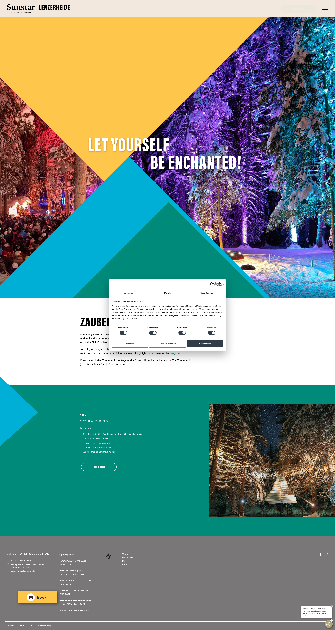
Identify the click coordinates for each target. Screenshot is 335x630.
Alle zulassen (205, 344)
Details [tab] (167, 293)
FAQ (124, 565)
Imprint (10, 626)
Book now (298, 9)
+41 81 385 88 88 (19, 568)
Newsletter (127, 558)
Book (42, 598)
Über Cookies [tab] (206, 293)
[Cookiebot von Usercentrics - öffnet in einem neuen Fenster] (212, 284)
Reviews (126, 561)
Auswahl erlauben (167, 344)
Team (125, 554)
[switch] (153, 333)
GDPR (21, 626)
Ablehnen (129, 344)
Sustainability (44, 626)
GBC (31, 626)
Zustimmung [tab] (128, 293)
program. (175, 353)
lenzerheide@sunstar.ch (22, 571)
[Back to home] (38, 8)
